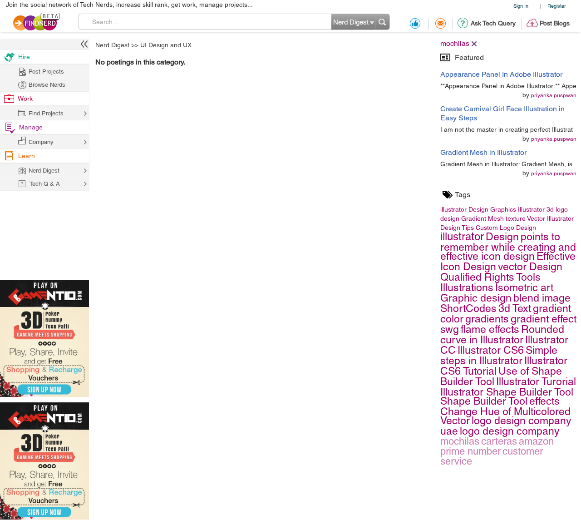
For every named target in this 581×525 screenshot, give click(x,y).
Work (25, 98)
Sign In (520, 6)
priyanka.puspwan (553, 95)
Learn (26, 155)
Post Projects (46, 71)
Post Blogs (555, 23)
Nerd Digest (112, 45)
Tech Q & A (45, 183)
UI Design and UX (166, 45)
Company (41, 142)
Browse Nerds (47, 84)
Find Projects (46, 113)
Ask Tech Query (493, 23)
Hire (24, 56)
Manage (31, 127)
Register (556, 6)
